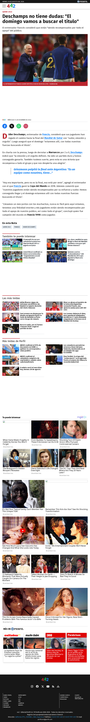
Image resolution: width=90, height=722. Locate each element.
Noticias (6, 699)
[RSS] (53, 686)
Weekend (6, 705)
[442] (45, 679)
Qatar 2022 (7, 227)
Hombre (6, 703)
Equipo (77, 695)
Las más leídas (11, 298)
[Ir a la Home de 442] (11, 7)
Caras (5, 697)
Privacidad (63, 699)
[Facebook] (37, 686)
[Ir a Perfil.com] (82, 2)
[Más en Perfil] (17, 628)
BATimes (20, 705)
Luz (19, 699)
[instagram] (32, 686)
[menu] (4, 6)
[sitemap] (58, 686)
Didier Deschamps (29, 227)
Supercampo (22, 695)
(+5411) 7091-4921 (57, 717)
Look (19, 697)
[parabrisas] (77, 635)
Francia (17, 227)
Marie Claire (7, 701)
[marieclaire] (34, 635)
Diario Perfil (8, 695)
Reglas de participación (79, 697)
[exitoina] (13, 635)
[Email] (25, 126)
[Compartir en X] (11, 126)
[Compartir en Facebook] (4, 126)
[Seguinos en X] (42, 686)
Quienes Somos (65, 695)
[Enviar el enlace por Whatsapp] (18, 126)
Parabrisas (7, 707)
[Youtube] (48, 686)
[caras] (56, 635)
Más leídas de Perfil (13, 341)
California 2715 (20, 717)
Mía (19, 701)
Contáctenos (64, 697)
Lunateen (21, 703)
